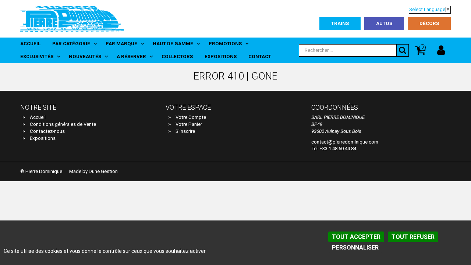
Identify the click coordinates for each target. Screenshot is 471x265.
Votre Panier (189, 124)
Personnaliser (355, 247)
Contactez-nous (47, 131)
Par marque (121, 43)
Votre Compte (191, 117)
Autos (384, 23)
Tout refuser (413, 236)
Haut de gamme (173, 43)
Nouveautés (85, 56)
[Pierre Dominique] (72, 18)
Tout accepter (356, 236)
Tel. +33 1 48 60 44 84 (333, 148)
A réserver (131, 56)
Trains (340, 23)
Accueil (30, 43)
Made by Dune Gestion (93, 171)
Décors (429, 23)
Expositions (221, 56)
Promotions (225, 43)
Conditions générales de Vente (63, 124)
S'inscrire (185, 131)
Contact (259, 56)
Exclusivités (36, 56)
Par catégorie (71, 43)
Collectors (177, 56)
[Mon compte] (441, 50)
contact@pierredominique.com (344, 142)
